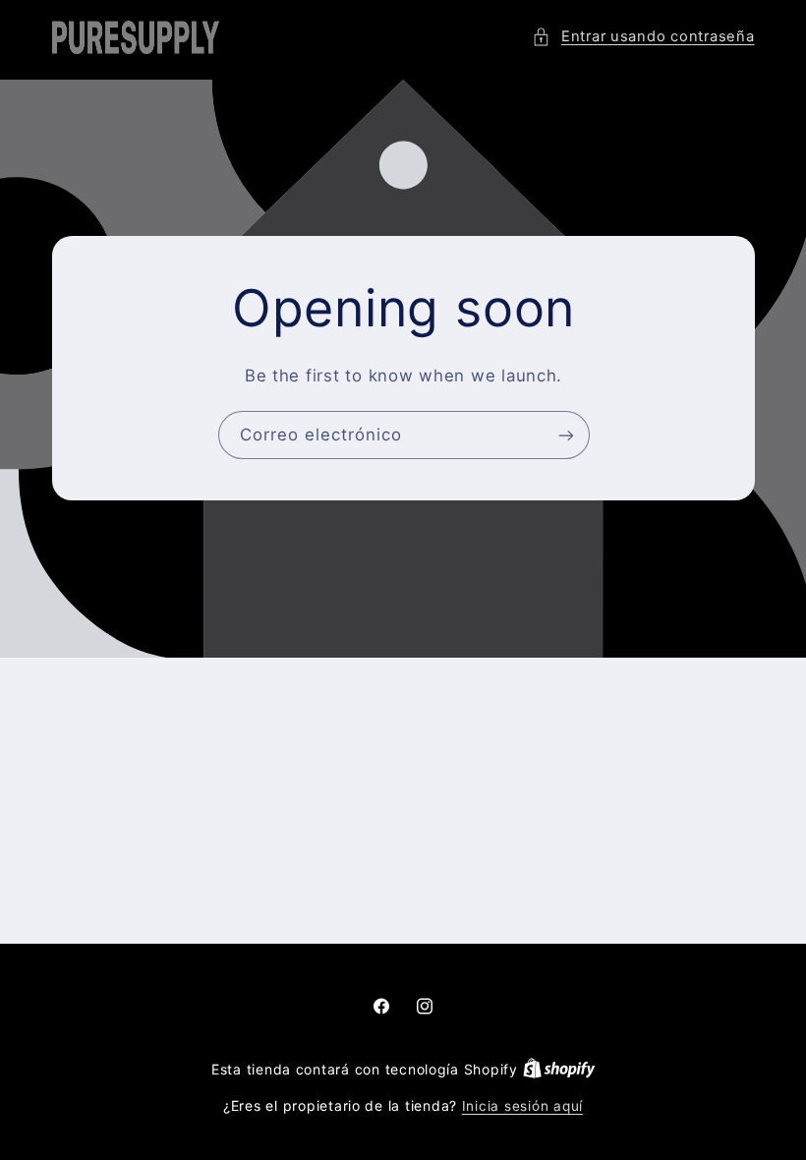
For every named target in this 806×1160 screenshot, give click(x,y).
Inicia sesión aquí (522, 1106)
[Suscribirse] (565, 435)
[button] (643, 37)
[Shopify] (559, 1069)
